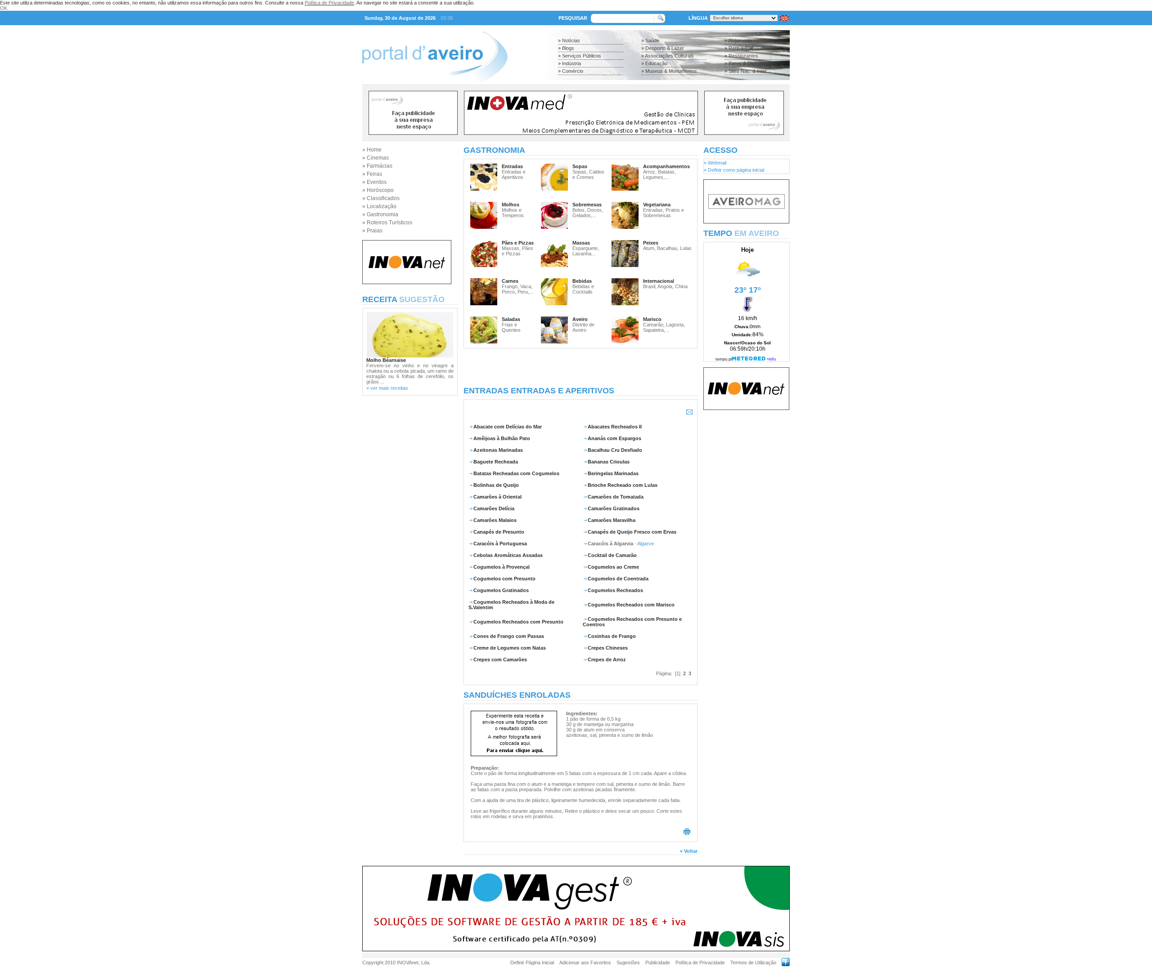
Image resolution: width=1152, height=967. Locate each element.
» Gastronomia (380, 214)
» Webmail (715, 162)
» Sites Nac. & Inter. (746, 71)
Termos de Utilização (753, 962)
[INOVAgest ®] (576, 949)
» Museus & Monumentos (669, 71)
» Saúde (650, 40)
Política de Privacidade (329, 2)
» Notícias (569, 40)
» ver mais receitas (387, 388)
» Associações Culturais (667, 55)
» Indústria (569, 63)
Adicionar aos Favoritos (585, 962)
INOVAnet (407, 962)
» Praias (372, 230)
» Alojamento (738, 40)
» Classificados (381, 198)
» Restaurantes (741, 55)
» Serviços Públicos (579, 55)
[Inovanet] (406, 282)
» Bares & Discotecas (748, 63)
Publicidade (657, 962)
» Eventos (374, 182)
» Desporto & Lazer (662, 48)
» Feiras (372, 174)
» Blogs (566, 48)
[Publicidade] (746, 221)
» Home (372, 150)
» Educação (654, 63)
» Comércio (570, 71)
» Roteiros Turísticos (387, 222)
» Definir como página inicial (734, 170)
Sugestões (628, 962)
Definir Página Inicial (532, 962)
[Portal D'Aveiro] (435, 82)
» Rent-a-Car (738, 48)
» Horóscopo (378, 190)
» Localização (379, 206)
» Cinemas (375, 158)
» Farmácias (377, 166)
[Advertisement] (580, 367)
